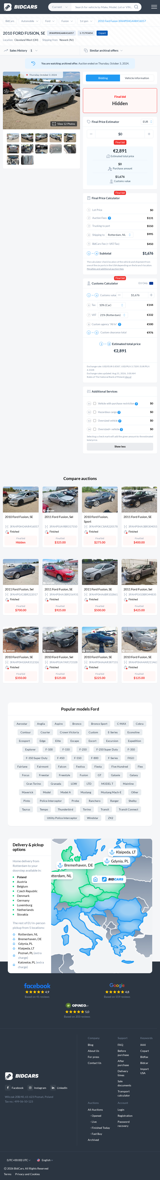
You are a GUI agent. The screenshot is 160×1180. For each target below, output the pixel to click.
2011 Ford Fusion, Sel (58, 517)
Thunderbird (65, 809)
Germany (23, 900)
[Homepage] (20, 7)
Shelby (133, 800)
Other (134, 792)
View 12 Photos (66, 123)
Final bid (120, 142)
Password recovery (124, 1123)
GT (99, 775)
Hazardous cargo (107, 412)
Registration (125, 1115)
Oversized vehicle (108, 420)
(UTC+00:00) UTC (18, 1160)
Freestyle (64, 775)
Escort (92, 740)
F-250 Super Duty (107, 749)
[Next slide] (73, 100)
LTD (89, 783)
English (46, 1160)
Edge (42, 740)
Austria (22, 881)
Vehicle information (137, 78)
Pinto (26, 800)
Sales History (21, 50)
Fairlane (22, 766)
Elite (58, 740)
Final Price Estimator (105, 121)
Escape (74, 740)
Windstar (92, 818)
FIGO (131, 758)
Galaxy (134, 775)
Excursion (112, 740)
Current (57, 7)
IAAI (143, 1044)
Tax (94, 304)
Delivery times (123, 1073)
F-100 (49, 749)
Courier (45, 732)
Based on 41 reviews (37, 996)
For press (93, 1056)
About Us (93, 1050)
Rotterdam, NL (28, 934)
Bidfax (144, 1056)
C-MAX (121, 723)
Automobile (27, 21)
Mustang (86, 792)
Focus (25, 775)
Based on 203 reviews (77, 1016)
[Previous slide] (9, 100)
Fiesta (98, 766)
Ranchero (94, 800)
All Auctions (95, 1109)
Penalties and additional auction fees (105, 268)
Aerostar (22, 723)
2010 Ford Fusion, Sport (96, 519)
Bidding (103, 78)
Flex (140, 766)
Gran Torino (33, 783)
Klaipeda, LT (26, 948)
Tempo (44, 809)
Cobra (139, 723)
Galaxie (115, 775)
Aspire (59, 723)
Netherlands (25, 909)
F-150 (66, 749)
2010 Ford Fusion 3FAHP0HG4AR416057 (122, 21)
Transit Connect (128, 809)
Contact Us (94, 1063)
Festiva (80, 766)
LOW (74, 783)
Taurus (26, 809)
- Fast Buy (95, 1133)
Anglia (41, 723)
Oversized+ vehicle (109, 429)
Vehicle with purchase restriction (116, 403)
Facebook (17, 1087)
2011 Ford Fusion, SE (138, 517)
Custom (93, 732)
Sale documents (124, 1083)
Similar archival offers (104, 50)
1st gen (84, 21)
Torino (87, 809)
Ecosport (24, 740)
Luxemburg (24, 905)
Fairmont (42, 766)
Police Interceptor (51, 800)
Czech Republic (27, 891)
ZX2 (110, 818)
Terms (7, 1174)
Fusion (65, 21)
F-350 (131, 749)
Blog (90, 1044)
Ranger (114, 800)
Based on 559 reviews (117, 996)
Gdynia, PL (25, 943)
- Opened (94, 1115)
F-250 (83, 749)
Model (47, 792)
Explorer (30, 749)
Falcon (62, 766)
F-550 (77, 758)
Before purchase (123, 1053)
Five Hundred (119, 766)
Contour (25, 732)
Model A (65, 792)
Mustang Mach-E (111, 792)
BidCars (9, 21)
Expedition (134, 740)
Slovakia (22, 914)
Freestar (44, 775)
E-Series (113, 732)
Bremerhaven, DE (30, 939)
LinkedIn (62, 1087)
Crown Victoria (69, 732)
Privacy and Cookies (27, 1174)
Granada (56, 783)
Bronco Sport (99, 723)
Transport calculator (124, 1093)
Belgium (22, 886)
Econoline (133, 732)
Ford (47, 21)
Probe (75, 800)
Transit (105, 809)
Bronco (76, 723)
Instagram (40, 1087)
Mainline (128, 783)
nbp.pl (128, 376)
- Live (92, 1121)
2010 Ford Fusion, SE (19, 517)
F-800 (94, 758)
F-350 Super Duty (36, 758)
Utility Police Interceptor (62, 818)
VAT (94, 314)
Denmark (23, 895)
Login (121, 1109)
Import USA (144, 1071)
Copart (102, 33)
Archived (93, 1139)
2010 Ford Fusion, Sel (58, 657)
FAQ (120, 1044)
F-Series (113, 758)
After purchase (123, 1063)
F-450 (60, 758)
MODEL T (107, 783)
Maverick (27, 792)
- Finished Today (99, 1127)
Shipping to (98, 234)
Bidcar (144, 1063)
